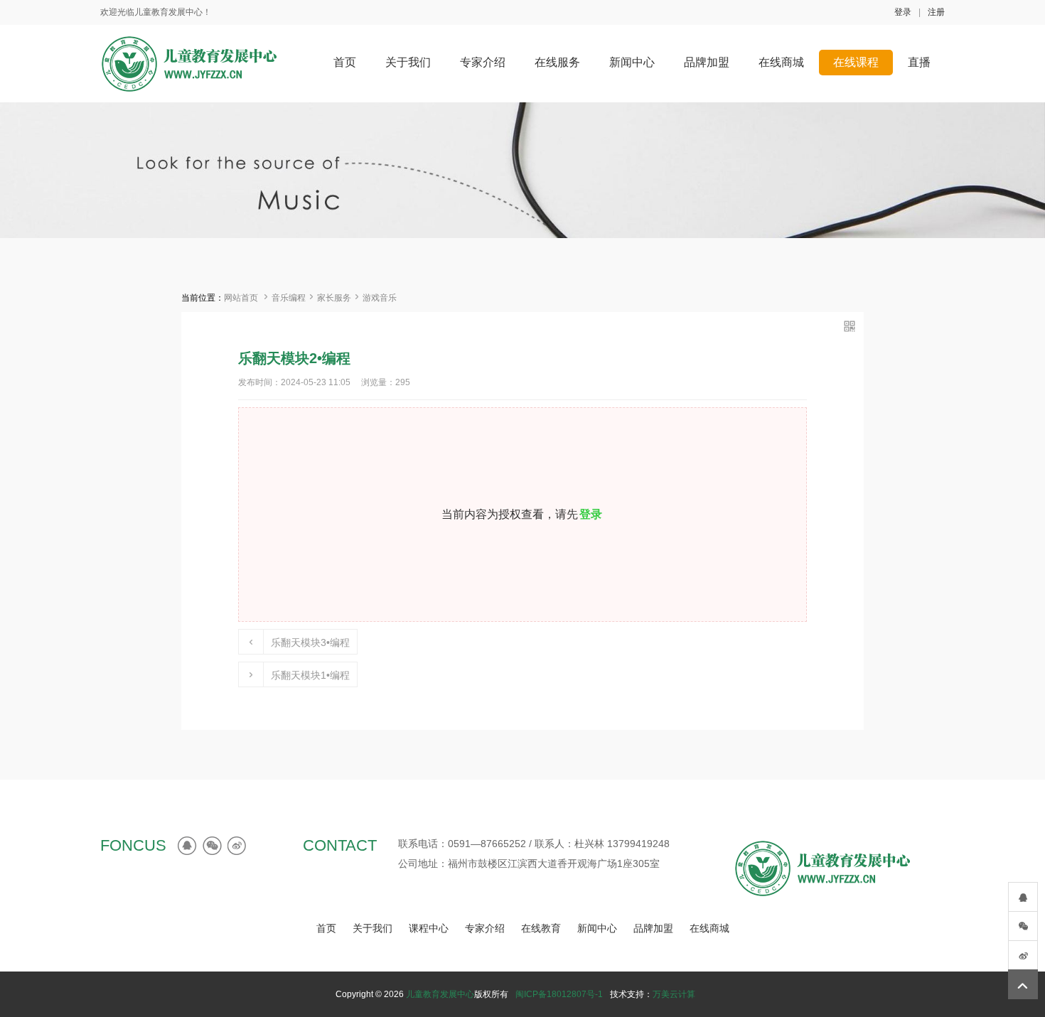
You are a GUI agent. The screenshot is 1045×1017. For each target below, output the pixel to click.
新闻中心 (597, 928)
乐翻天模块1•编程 (310, 675)
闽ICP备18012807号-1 (559, 994)
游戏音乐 (380, 298)
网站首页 (241, 298)
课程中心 (429, 928)
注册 (936, 12)
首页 (326, 928)
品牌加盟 (653, 928)
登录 (902, 12)
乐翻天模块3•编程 (310, 642)
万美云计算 (674, 994)
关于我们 (372, 928)
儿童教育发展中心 (440, 994)
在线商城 (709, 928)
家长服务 (334, 298)
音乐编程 (289, 298)
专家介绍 (485, 928)
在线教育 (541, 928)
